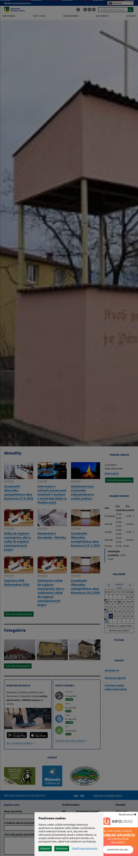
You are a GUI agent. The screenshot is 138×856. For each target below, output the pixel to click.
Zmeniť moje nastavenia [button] (84, 848)
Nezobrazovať (126, 814)
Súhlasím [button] (45, 848)
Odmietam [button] (62, 848)
